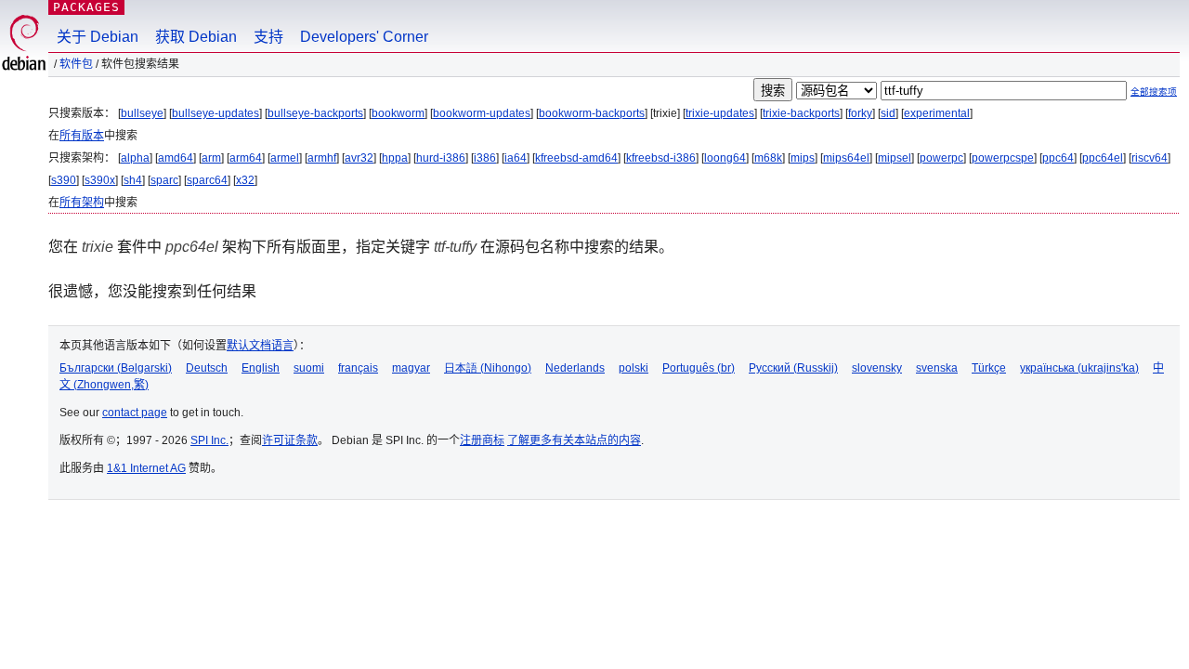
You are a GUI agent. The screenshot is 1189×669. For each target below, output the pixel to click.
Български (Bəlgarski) (115, 367)
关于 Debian (97, 37)
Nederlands (575, 367)
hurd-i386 (440, 157)
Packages (86, 7)
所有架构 (81, 202)
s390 (63, 180)
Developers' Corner (364, 37)
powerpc (941, 157)
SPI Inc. (209, 440)
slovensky (877, 367)
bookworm (398, 113)
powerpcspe (1003, 157)
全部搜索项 (1153, 91)
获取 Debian (196, 37)
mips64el (846, 157)
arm (211, 157)
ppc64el (1102, 157)
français (358, 367)
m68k (768, 157)
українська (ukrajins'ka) (1079, 367)
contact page (134, 412)
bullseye (142, 113)
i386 (485, 157)
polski (633, 367)
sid (888, 113)
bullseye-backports (315, 113)
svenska (937, 367)
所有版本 (81, 135)
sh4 (133, 180)
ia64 (515, 157)
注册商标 (482, 440)
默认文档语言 (260, 345)
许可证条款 (290, 440)
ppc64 (1058, 157)
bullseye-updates (215, 113)
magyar (411, 367)
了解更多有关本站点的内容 (574, 440)
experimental (937, 113)
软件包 (76, 64)
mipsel (894, 157)
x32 (245, 180)
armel (284, 157)
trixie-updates (720, 113)
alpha (135, 157)
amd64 (175, 157)
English (261, 367)
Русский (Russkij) (793, 367)
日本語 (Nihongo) (487, 367)
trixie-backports (801, 113)
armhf (321, 157)
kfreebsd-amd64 (576, 157)
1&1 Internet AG (146, 468)
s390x (100, 180)
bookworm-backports (592, 113)
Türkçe (989, 367)
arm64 (245, 157)
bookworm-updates (481, 113)
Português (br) (698, 367)
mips (802, 157)
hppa (395, 157)
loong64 (725, 157)
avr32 (359, 157)
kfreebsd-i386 (661, 157)
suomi (309, 367)
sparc (164, 180)
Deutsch (207, 367)
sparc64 (207, 180)
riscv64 (1149, 157)
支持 (268, 37)
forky (860, 113)
